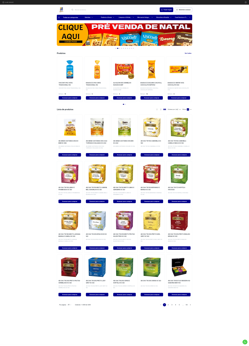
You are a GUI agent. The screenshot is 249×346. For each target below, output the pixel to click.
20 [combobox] (69, 304)
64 (187, 305)
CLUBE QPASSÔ (9, 2)
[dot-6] (127, 48)
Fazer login (168, 9)
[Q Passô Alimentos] (61, 9)
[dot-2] (120, 48)
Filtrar (185, 109)
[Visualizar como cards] (165, 109)
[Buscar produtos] (72, 9)
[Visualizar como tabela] (157, 109)
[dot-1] (118, 48)
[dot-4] (123, 48)
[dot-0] (116, 48)
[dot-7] (129, 48)
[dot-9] (133, 48)
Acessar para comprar (69, 98)
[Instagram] (246, 2)
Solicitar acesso (185, 9)
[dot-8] (131, 48)
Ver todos (188, 53)
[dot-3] (121, 48)
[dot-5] (125, 48)
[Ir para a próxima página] (190, 304)
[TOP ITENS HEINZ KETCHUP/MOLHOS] (124, 34)
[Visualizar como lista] (161, 109)
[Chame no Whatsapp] (245, 342)
